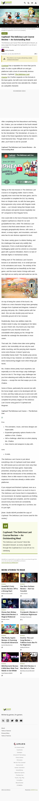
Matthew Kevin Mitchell (27, 671)
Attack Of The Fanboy (19, 755)
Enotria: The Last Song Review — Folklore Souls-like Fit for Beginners (28, 641)
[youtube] (21, 720)
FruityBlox (19, 780)
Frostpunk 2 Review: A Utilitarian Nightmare (28, 613)
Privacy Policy (5, 733)
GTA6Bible (19, 785)
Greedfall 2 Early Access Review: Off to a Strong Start (9, 588)
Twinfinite (19, 750)
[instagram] (8, 720)
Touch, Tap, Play (19, 777)
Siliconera (19, 760)
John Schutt (23, 593)
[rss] (3, 720)
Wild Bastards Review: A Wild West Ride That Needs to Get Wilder (10, 668)
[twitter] (12, 720)
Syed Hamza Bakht (7, 673)
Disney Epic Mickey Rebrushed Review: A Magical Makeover (9, 614)
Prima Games (19, 757)
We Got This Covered (19, 762)
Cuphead (4, 66)
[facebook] (17, 720)
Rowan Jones (5, 619)
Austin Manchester (7, 645)
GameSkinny (19, 770)
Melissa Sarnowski (6, 593)
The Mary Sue (19, 775)
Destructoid (19, 765)
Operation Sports (19, 772)
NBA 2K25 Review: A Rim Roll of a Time (28, 667)
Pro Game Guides (19, 747)
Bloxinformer (19, 783)
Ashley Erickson (24, 647)
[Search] (25, 3)
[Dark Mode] (28, 3)
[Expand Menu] (32, 3)
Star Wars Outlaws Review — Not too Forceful (27, 588)
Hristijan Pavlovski (25, 617)
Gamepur (19, 752)
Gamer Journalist (19, 767)
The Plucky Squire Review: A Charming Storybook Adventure (9, 640)
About (3, 728)
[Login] (36, 3)
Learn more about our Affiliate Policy (9, 562)
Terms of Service (6, 730)
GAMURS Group (34, 790)
